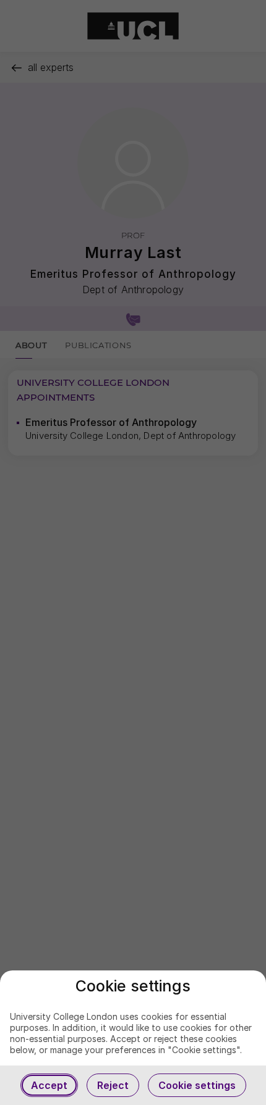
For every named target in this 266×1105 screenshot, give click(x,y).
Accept (49, 1085)
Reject (113, 1085)
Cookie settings (197, 1085)
